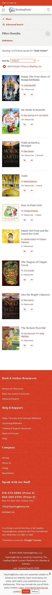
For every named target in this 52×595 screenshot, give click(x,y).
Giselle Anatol (30, 239)
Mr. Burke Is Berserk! (33, 109)
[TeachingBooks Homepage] (19, 9)
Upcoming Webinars (12, 423)
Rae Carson (29, 151)
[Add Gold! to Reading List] (24, 190)
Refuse (35, 591)
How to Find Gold (31, 205)
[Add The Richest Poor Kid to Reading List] (24, 345)
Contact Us (8, 512)
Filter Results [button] (11, 33)
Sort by (5, 60)
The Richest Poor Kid (33, 327)
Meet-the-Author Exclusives (16, 393)
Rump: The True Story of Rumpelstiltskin (35, 78)
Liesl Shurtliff (30, 85)
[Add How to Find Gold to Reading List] (24, 220)
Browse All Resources (12, 388)
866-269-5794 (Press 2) (18, 497)
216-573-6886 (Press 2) (18, 493)
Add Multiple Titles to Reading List (24, 66)
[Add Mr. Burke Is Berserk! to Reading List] (24, 124)
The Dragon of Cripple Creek (34, 263)
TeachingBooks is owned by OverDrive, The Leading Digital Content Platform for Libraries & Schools (26, 560)
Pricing (5, 457)
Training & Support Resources (16, 428)
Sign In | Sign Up (9, 3)
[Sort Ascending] (38, 60)
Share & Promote (10, 433)
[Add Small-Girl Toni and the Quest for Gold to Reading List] (24, 251)
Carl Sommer (29, 333)
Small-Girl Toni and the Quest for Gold (35, 232)
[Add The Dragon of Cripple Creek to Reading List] (24, 280)
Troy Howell (29, 270)
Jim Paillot (43, 115)
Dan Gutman (29, 115)
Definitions (7, 40)
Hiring (5, 468)
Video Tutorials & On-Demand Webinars (21, 418)
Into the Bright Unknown (35, 294)
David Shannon (30, 181)
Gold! (24, 175)
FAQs (4, 438)
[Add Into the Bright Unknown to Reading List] (24, 309)
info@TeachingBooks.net (15, 506)
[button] (3, 9)
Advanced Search (14, 24)
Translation (8, 540)
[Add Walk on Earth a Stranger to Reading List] (24, 160)
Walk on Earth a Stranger (30, 144)
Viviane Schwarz (31, 210)
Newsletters (8, 473)
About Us (6, 463)
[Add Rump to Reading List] (24, 94)
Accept (26, 591)
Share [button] (8, 19)
